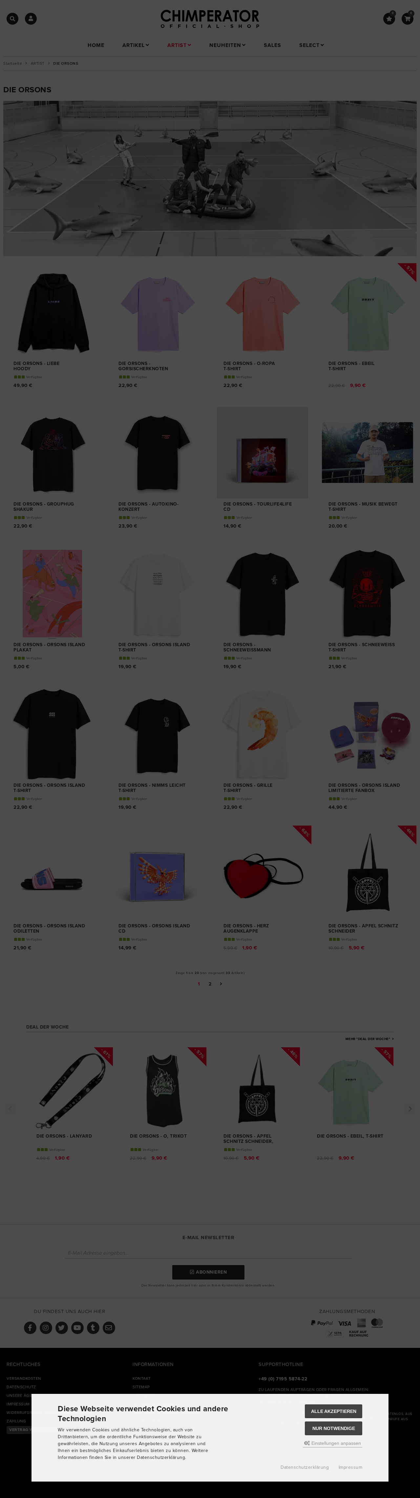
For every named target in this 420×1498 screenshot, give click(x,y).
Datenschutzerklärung (305, 1467)
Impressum (351, 1467)
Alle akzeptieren (333, 1411)
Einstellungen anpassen (335, 1443)
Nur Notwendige (333, 1428)
